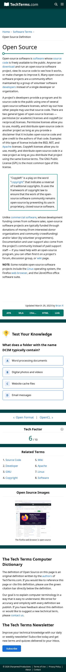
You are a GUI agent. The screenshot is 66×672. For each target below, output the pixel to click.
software (38, 58)
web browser (19, 273)
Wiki (40, 460)
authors (47, 576)
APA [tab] (9, 312)
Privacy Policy (55, 666)
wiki (39, 258)
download (8, 66)
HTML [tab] (45, 312)
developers (9, 87)
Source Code (13, 460)
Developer (12, 466)
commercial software (24, 217)
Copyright (12, 478)
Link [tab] (57, 312)
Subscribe (11, 648)
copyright (17, 182)
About (28, 669)
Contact (37, 669)
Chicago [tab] (34, 312)
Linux (30, 269)
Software (43, 478)
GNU (8, 471)
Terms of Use (40, 666)
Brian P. (60, 305)
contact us (17, 615)
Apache (6, 146)
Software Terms (22, 32)
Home (6, 32)
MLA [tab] (21, 312)
